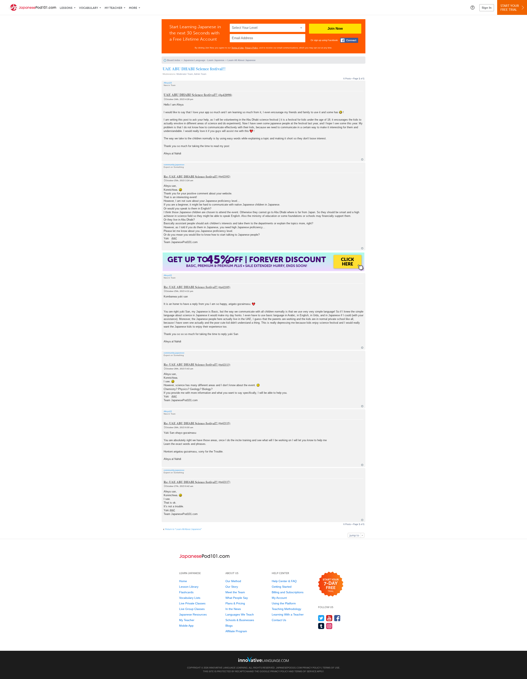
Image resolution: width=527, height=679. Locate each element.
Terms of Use (237, 48)
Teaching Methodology (286, 609)
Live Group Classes (192, 609)
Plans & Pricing (235, 603)
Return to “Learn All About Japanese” (183, 529)
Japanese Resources (193, 614)
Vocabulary (88, 8)
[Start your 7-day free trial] (330, 584)
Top (362, 159)
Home (183, 581)
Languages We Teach (239, 614)
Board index (173, 60)
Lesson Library (188, 586)
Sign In (487, 7)
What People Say (236, 597)
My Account (279, 597)
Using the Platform (284, 603)
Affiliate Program (236, 631)
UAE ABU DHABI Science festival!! (194, 69)
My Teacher (113, 8)
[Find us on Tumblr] (321, 626)
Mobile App (186, 625)
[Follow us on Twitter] (321, 618)
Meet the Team (235, 592)
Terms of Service (305, 671)
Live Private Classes (192, 603)
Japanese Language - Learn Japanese (203, 60)
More (133, 8)
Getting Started (281, 586)
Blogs (229, 625)
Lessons (66, 8)
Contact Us (279, 620)
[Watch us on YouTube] (329, 618)
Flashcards (186, 592)
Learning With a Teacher (288, 614)
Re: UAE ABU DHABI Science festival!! (190, 176)
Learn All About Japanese (241, 60)
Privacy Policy (251, 48)
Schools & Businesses (239, 620)
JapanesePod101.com (289, 667)
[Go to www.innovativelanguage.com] (263, 659)
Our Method (233, 581)
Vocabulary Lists (189, 597)
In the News (233, 609)
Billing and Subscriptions (287, 592)
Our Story (231, 586)
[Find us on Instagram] (329, 626)
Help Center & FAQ (284, 581)
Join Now (335, 29)
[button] (472, 7)
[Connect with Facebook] (349, 40)
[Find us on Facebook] (337, 618)
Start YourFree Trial (509, 8)
